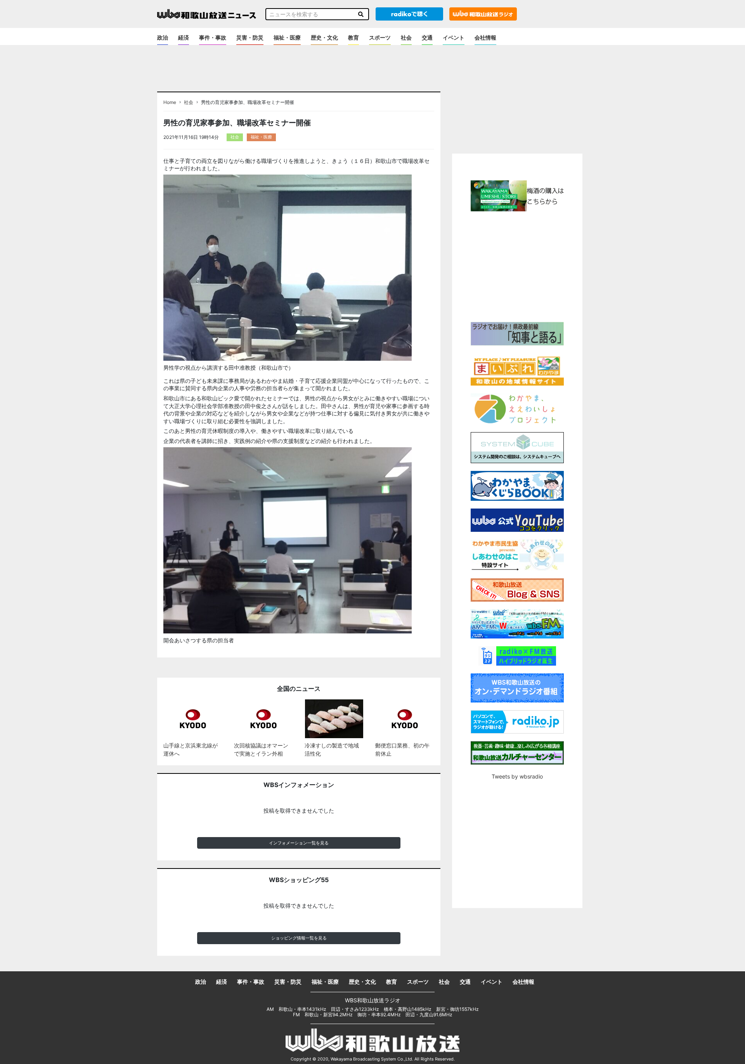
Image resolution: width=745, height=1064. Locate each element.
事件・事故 (212, 37)
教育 (353, 37)
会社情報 (485, 37)
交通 (427, 37)
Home (169, 102)
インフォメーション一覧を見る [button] (299, 843)
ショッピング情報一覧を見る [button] (299, 938)
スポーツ (380, 37)
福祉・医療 (287, 37)
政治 (162, 37)
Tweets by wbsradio (517, 776)
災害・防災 (249, 37)
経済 (183, 37)
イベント (453, 37)
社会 (406, 37)
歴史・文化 (324, 37)
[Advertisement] (517, 265)
